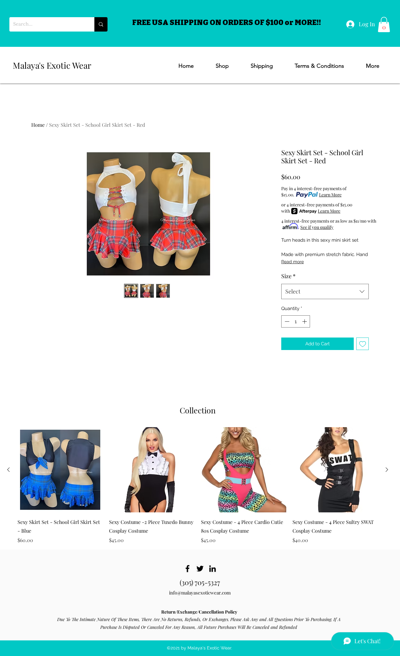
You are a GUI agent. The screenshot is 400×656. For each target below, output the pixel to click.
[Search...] (101, 24)
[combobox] (325, 291)
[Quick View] (60, 469)
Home (38, 124)
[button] (384, 24)
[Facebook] (187, 568)
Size (288, 276)
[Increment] (305, 321)
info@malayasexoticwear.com (200, 592)
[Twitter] (200, 568)
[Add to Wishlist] (362, 344)
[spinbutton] (296, 321)
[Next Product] (387, 469)
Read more (292, 261)
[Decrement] (286, 321)
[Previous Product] (8, 469)
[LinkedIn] (212, 568)
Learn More (330, 195)
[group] (198, 485)
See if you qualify (316, 227)
